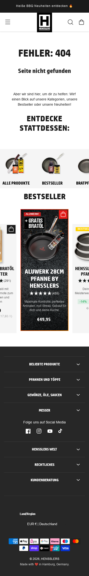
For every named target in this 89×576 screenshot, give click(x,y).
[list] (44, 273)
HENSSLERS (50, 559)
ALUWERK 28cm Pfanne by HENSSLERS (44, 278)
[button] (7, 22)
